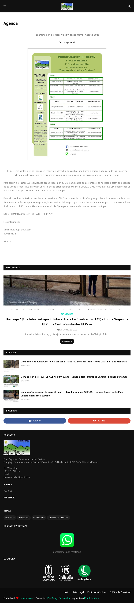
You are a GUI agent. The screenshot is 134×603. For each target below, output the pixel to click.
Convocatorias (38, 517)
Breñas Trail (24, 517)
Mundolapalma (91, 598)
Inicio (66, 592)
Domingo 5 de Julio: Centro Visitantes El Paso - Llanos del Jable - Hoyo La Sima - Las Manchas (74, 361)
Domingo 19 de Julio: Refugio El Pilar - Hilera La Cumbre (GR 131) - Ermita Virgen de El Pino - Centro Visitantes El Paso (67, 321)
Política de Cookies (96, 592)
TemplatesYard (26, 598)
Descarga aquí (67, 42)
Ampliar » (67, 341)
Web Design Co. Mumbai (58, 598)
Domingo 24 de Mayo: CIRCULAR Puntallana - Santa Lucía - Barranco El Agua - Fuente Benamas (74, 376)
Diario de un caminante (58, 517)
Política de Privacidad (120, 592)
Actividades (9, 517)
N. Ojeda (64, 329)
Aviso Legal (78, 592)
